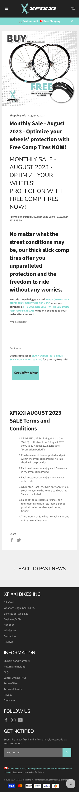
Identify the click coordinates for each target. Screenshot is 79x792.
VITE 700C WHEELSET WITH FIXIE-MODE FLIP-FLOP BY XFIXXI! (39, 308)
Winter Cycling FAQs (15, 678)
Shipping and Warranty (17, 661)
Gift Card (9, 602)
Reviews (8, 642)
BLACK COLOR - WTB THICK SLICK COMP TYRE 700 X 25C (39, 301)
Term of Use (10, 683)
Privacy (8, 695)
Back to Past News (41, 569)
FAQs (6, 672)
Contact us (10, 636)
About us (9, 625)
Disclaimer (10, 700)
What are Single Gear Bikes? (19, 608)
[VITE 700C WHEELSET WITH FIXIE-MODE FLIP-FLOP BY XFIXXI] (25, 380)
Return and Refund (15, 667)
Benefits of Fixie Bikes (16, 614)
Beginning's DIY (12, 619)
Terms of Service (13, 689)
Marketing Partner (61, 779)
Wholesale (10, 630)
